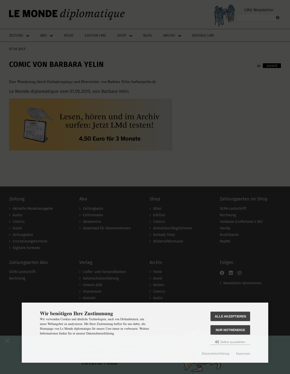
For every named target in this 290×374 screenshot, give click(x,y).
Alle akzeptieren (230, 316)
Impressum (243, 353)
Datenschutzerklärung (216, 353)
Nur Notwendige (230, 330)
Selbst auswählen (232, 342)
